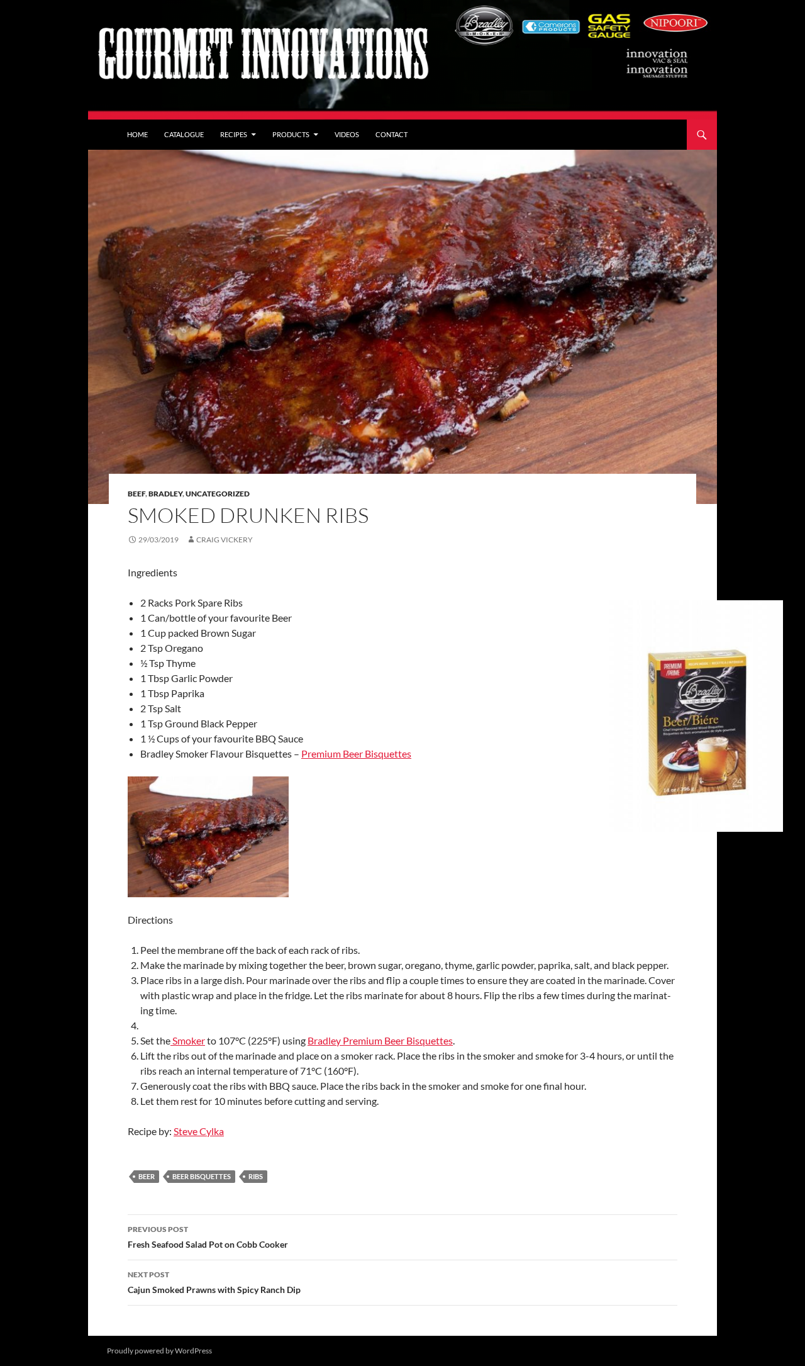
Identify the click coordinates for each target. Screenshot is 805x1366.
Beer (146, 1176)
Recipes (233, 134)
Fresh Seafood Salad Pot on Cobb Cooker (208, 1237)
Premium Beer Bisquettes (356, 753)
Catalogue (184, 134)
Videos (347, 134)
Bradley (165, 493)
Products (290, 134)
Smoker (187, 1040)
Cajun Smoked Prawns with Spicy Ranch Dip (214, 1282)
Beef (136, 493)
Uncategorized (218, 493)
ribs (255, 1176)
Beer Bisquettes (201, 1176)
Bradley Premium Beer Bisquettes (380, 1040)
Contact (391, 134)
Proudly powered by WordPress (159, 1350)
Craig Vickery (224, 539)
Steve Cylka (199, 1131)
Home (137, 134)
